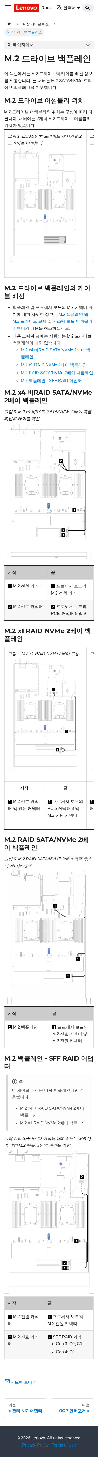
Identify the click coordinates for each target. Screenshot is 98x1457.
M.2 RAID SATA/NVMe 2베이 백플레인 (57, 373)
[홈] (9, 24)
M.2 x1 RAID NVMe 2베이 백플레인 (54, 365)
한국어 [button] (69, 7)
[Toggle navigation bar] (8, 8)
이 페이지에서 (21, 44)
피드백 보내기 (23, 1382)
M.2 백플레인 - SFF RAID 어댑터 (51, 380)
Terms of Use (64, 1445)
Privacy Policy (35, 1445)
